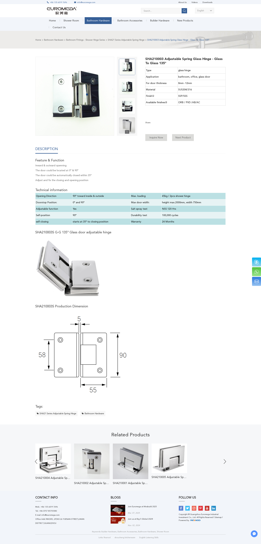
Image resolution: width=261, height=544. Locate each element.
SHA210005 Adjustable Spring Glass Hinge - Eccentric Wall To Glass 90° (169, 477)
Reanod (107, 537)
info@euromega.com (86, 2)
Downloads (207, 2)
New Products (185, 20)
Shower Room (71, 20)
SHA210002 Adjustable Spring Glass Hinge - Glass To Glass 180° (92, 483)
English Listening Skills (148, 537)
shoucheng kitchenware (125, 537)
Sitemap (218, 517)
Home (52, 20)
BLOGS (116, 497)
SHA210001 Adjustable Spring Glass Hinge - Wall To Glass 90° (130, 483)
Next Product (183, 137)
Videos (195, 2)
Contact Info (46, 497)
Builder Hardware (159, 20)
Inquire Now (156, 137)
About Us (182, 2)
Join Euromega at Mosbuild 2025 (142, 506)
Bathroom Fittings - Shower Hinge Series (85, 40)
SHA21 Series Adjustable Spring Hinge (126, 40)
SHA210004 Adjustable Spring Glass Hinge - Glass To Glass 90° (53, 478)
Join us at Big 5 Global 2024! (140, 519)
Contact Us (59, 27)
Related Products (130, 435)
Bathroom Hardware (98, 20)
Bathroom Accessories (129, 20)
